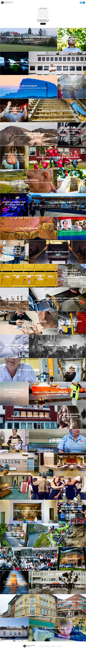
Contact (60, 646)
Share (84, 3)
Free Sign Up (42, 646)
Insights (48, 646)
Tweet (81, 3)
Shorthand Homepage (7, 2)
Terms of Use (54, 646)
